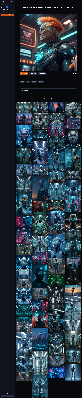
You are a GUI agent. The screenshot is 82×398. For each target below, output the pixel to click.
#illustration (41, 81)
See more (42, 77)
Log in (7, 393)
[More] (71, 73)
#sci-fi (28, 81)
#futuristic (34, 81)
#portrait (22, 81)
